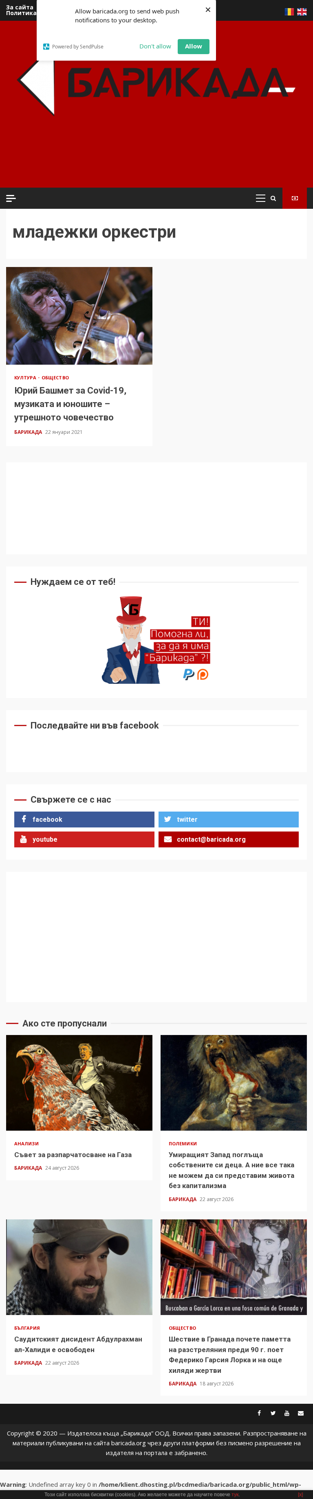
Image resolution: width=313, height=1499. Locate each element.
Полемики (183, 1143)
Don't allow (155, 46)
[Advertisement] (158, 162)
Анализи (26, 1143)
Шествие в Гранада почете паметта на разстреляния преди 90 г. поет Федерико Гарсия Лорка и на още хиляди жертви (234, 1267)
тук (234, 1494)
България (27, 1328)
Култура (25, 377)
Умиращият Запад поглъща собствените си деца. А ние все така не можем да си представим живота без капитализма (234, 1083)
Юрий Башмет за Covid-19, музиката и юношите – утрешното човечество (79, 315)
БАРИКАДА (28, 432)
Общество (55, 377)
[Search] (273, 198)
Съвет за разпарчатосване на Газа (79, 1083)
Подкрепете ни (294, 198)
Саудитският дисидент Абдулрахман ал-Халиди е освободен (79, 1267)
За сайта (19, 7)
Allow (193, 46)
